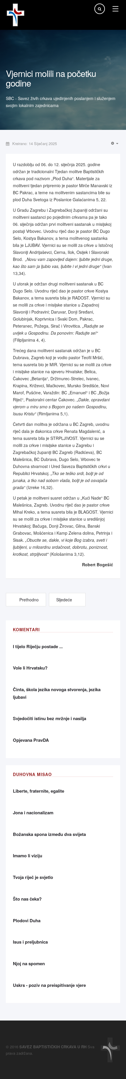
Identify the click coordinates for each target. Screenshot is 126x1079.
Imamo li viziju (27, 855)
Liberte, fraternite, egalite (38, 791)
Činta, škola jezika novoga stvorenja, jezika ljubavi (57, 693)
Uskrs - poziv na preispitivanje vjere (49, 985)
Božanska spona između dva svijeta (49, 834)
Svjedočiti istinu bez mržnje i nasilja (49, 718)
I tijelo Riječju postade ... (38, 646)
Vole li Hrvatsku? (30, 668)
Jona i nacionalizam (33, 812)
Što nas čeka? (27, 899)
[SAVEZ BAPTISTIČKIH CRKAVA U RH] (15, 15)
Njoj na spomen (29, 963)
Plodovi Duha (26, 920)
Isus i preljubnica (30, 942)
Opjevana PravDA (31, 740)
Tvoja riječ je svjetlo (33, 877)
